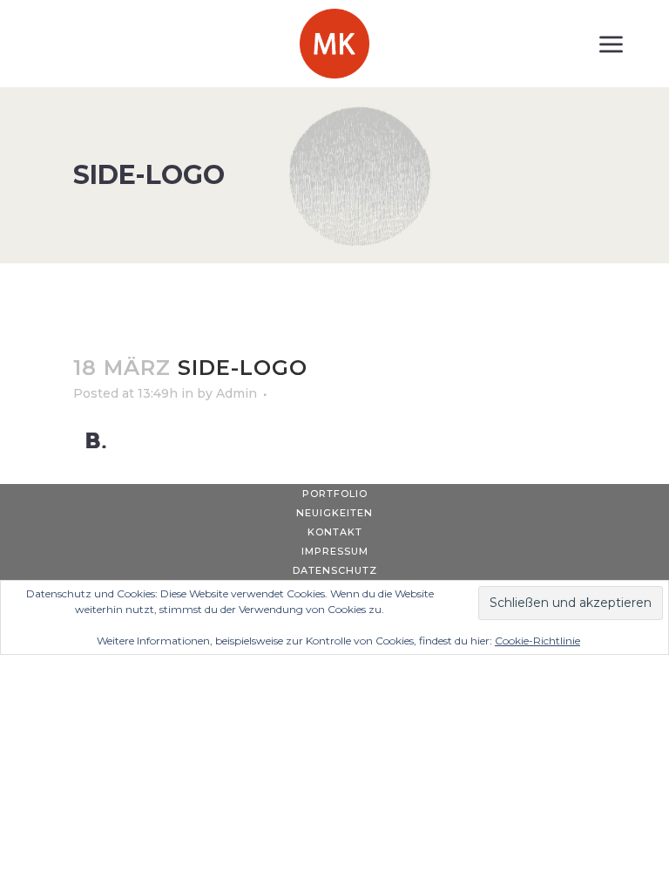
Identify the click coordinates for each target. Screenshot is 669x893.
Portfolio (335, 493)
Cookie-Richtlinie (537, 640)
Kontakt (334, 532)
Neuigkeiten (334, 513)
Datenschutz (335, 570)
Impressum (334, 551)
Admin (236, 393)
